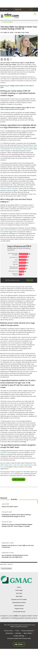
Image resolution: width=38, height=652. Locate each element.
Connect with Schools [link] (19, 611)
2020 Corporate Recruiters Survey (11, 230)
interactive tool (7, 474)
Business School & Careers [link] (19, 599)
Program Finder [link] (19, 608)
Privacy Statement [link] (27, 631)
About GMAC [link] (28, 633)
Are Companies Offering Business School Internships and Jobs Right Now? (15, 556)
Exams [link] (19, 587)
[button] (2, 59)
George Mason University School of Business (16, 187)
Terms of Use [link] (8, 631)
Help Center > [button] (19, 644)
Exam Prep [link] (19, 593)
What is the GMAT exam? (10, 507)
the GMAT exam (5, 452)
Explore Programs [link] (19, 605)
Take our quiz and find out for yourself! (12, 109)
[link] (19, 579)
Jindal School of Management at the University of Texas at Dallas (18, 148)
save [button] (11, 59)
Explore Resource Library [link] (19, 602)
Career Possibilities (7, 22)
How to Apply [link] (19, 590)
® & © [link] (17, 631)
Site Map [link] (18, 633)
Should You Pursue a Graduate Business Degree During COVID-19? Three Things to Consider (17, 525)
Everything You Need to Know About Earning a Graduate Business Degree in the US (16, 515)
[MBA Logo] (11, 15)
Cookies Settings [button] (18, 636)
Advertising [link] (9, 633)
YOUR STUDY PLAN (18, 479)
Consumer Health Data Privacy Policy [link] (19, 638)
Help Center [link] (19, 596)
